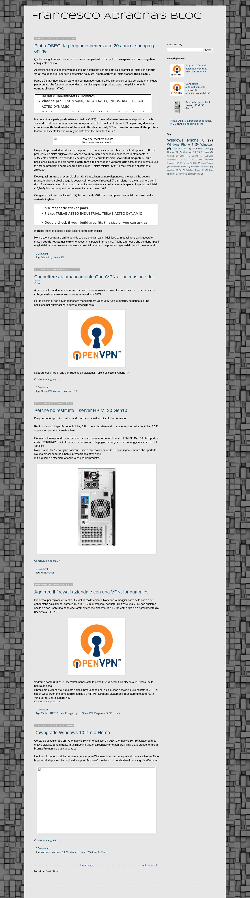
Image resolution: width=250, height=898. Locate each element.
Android (170, 156)
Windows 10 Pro (96, 852)
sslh (117, 713)
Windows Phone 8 (185, 140)
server (50, 572)
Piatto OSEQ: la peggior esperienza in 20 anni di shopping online (191, 122)
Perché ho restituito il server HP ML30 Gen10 (80, 410)
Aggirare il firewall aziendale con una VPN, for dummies (91, 591)
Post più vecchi (149, 865)
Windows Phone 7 (180, 144)
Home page (87, 865)
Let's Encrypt (66, 713)
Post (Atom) (52, 871)
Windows (58, 391)
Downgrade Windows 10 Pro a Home (72, 732)
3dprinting (46, 257)
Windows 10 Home (76, 852)
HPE (43, 572)
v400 (61, 257)
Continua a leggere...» (47, 379)
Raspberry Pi (101, 713)
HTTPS (54, 713)
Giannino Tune (201, 148)
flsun (55, 257)
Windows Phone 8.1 (195, 170)
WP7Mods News (178, 167)
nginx (78, 713)
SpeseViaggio (207, 163)
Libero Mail (179, 148)
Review (186, 163)
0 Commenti (42, 254)
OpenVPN (46, 391)
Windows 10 (70, 391)
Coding (195, 156)
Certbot (45, 713)
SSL (111, 713)
